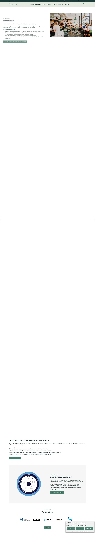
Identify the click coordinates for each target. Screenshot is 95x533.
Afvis (80, 528)
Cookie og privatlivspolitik (75, 531)
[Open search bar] (85, 4)
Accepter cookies (71, 528)
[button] (0, 219)
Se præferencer (89, 528)
